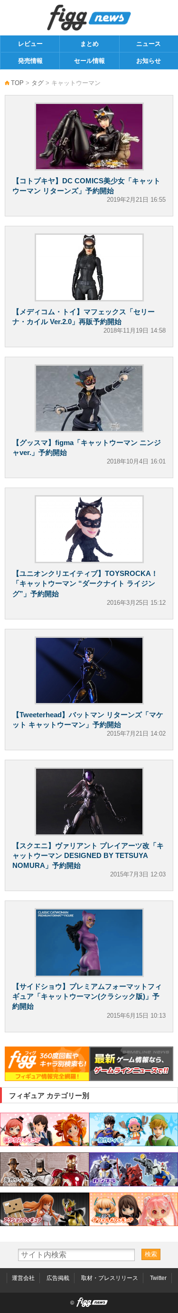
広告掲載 (58, 1278)
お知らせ (148, 60)
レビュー (30, 43)
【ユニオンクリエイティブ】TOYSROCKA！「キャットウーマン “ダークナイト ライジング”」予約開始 (85, 583)
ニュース (148, 43)
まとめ (89, 43)
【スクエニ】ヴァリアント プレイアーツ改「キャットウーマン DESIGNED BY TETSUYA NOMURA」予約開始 (88, 855)
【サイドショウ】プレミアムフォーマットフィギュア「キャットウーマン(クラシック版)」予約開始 (87, 996)
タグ (37, 82)
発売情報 (30, 60)
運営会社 (23, 1278)
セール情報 (89, 60)
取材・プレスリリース (109, 1278)
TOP (17, 82)
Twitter (158, 1278)
